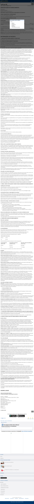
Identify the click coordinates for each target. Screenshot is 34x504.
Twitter (2, 475)
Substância (16, 498)
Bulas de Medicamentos (4, 485)
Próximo (33, 418)
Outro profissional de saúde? (16, 27)
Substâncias (3, 492)
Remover (3, 420)
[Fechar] (33, 500)
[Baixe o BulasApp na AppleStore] (21, 416)
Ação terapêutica (21, 498)
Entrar (1, 456)
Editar (1, 420)
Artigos (30, 418)
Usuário (2, 454)
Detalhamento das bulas (4, 487)
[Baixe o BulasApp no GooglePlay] (13, 416)
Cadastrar (2, 458)
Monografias (3, 491)
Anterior (28, 418)
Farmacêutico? (14, 24)
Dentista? (13, 25)
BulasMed (1, 482)
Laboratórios (3, 489)
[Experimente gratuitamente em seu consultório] (17, 443)
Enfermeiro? (13, 26)
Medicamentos (7, 498)
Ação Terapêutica (3, 484)
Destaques (2, 494)
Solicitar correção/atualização (8, 420)
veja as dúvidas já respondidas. (27, 431)
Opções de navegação (4, 480)
